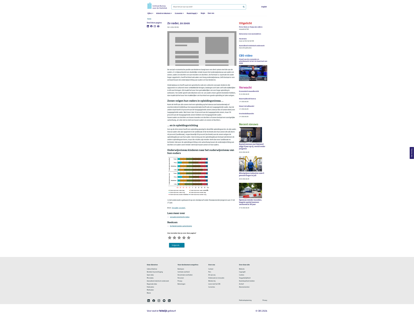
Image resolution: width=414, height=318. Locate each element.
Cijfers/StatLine (152, 269)
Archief (241, 284)
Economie (178, 13)
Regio (203, 13)
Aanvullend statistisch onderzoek (158, 281)
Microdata (150, 278)
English (264, 7)
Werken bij (212, 281)
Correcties (211, 287)
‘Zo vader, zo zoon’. (179, 208)
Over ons (211, 13)
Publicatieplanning (245, 300)
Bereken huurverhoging (155, 272)
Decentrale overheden (185, 275)
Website (242, 269)
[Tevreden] (184, 237)
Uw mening (412, 153)
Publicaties (150, 287)
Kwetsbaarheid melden (247, 281)
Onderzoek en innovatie (216, 278)
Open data (150, 275)
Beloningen (181, 284)
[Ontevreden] (174, 237)
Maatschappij (191, 13)
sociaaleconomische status (179, 217)
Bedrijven (181, 269)
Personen (181, 278)
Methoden (150, 290)
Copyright (242, 272)
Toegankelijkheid (244, 278)
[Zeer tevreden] (188, 237)
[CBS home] (157, 5)
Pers (209, 272)
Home (149, 19)
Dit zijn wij (211, 275)
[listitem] (148, 26)
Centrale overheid (184, 272)
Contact (210, 269)
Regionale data (152, 284)
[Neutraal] (179, 237)
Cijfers (149, 13)
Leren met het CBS (214, 284)
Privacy (180, 281)
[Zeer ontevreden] (169, 237)
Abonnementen (244, 287)
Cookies (241, 275)
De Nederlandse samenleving (181, 226)
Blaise (149, 293)
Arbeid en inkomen (163, 13)
